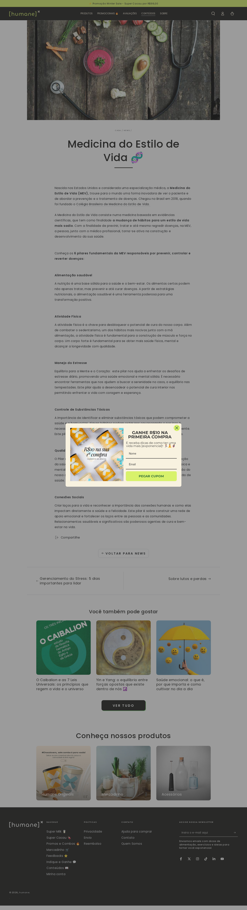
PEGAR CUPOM (151, 476)
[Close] (176, 428)
